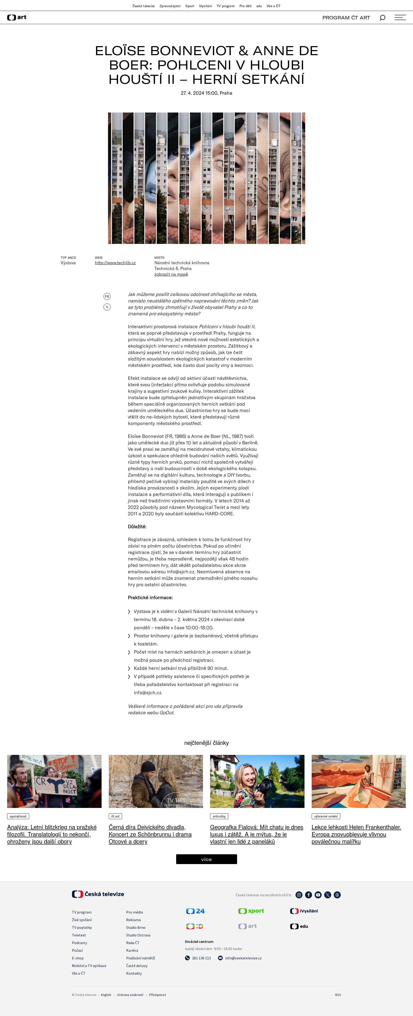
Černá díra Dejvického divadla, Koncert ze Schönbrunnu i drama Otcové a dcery (150, 833)
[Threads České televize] (337, 897)
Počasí (77, 950)
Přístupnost (157, 995)
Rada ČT (133, 942)
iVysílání (205, 6)
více (206, 859)
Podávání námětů (140, 958)
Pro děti (245, 6)
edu (259, 6)
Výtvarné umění (326, 816)
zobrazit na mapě (171, 274)
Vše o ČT (273, 6)
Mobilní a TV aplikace (89, 965)
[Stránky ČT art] (247, 927)
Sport (189, 6)
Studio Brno (136, 927)
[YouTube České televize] (318, 897)
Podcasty (79, 942)
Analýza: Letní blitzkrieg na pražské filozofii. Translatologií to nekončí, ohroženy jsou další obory (52, 833)
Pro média (134, 912)
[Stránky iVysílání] (315, 911)
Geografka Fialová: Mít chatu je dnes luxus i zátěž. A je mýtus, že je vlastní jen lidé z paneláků (256, 833)
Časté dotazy (136, 965)
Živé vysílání (82, 919)
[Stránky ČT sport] (251, 912)
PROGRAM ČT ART (346, 18)
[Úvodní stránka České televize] (98, 896)
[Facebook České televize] (308, 897)
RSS (338, 995)
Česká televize (144, 6)
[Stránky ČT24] (195, 912)
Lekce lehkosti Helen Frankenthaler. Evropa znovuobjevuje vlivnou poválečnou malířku (356, 833)
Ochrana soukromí (130, 995)
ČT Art (115, 816)
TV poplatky (82, 927)
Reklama (133, 919)
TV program (225, 6)
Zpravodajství (170, 6)
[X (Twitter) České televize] (327, 897)
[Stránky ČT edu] (315, 926)
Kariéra (132, 950)
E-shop (78, 958)
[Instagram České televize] (299, 897)
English (106, 995)
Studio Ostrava (138, 935)
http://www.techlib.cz (115, 262)
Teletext (79, 935)
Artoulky (219, 816)
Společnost (18, 816)
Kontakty (134, 973)
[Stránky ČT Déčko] (194, 927)
